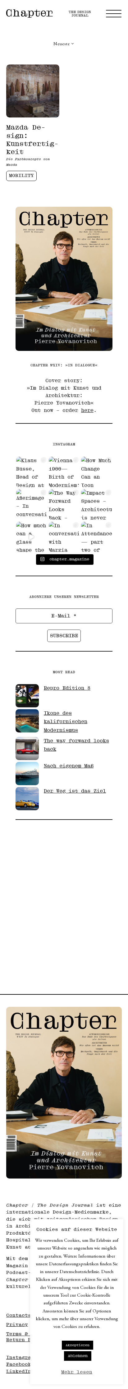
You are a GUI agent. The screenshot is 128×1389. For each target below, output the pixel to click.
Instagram (20, 1357)
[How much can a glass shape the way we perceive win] (31, 537)
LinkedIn (18, 1371)
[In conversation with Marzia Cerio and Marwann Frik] (64, 537)
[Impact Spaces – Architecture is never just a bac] (96, 504)
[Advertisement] (64, 902)
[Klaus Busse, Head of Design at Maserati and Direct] (31, 472)
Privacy (17, 1324)
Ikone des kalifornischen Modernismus (65, 721)
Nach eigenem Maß (69, 766)
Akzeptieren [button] (77, 1345)
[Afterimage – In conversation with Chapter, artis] (31, 504)
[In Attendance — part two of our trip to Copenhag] (96, 537)
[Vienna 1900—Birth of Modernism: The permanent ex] (64, 472)
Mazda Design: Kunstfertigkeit (32, 140)
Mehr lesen (76, 1372)
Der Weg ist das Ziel (75, 791)
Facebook (18, 1364)
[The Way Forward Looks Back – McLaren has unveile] (64, 504)
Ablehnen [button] (78, 1356)
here (87, 410)
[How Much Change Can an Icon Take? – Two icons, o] (96, 472)
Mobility (21, 175)
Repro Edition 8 (67, 688)
